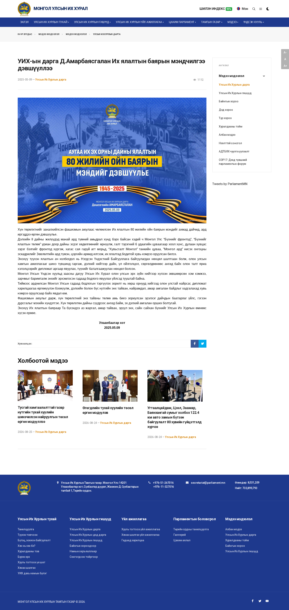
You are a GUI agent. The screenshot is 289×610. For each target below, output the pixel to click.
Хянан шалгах (27, 567)
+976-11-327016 (163, 486)
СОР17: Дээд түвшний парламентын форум (233, 161)
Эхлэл (24, 22)
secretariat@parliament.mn (208, 482)
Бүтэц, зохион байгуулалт (34, 540)
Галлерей (179, 534)
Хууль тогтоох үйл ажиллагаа (140, 529)
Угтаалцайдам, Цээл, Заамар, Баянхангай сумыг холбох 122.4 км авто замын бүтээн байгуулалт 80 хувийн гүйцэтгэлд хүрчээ (174, 417)
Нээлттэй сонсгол (230, 143)
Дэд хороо (226, 109)
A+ (285, 65)
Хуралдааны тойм (230, 126)
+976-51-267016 (163, 482)
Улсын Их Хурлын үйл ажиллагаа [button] (139, 22)
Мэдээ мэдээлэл (49, 34)
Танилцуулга (26, 529)
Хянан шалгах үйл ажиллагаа (140, 534)
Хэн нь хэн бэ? (26, 545)
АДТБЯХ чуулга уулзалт (234, 151)
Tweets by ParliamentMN (229, 184)
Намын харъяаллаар (83, 551)
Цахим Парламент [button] (181, 22)
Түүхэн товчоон (28, 534)
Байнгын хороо (228, 101)
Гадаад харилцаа (132, 540)
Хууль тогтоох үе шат (31, 562)
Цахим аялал (182, 540)
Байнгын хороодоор (83, 545)
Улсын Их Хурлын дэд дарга (88, 534)
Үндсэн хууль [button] (252, 22)
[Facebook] (252, 601)
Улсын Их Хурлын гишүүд (235, 93)
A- (285, 52)
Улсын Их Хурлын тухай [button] (50, 22)
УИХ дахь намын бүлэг (32, 573)
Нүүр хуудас (25, 34)
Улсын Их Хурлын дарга (107, 34)
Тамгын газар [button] (210, 22)
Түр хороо (225, 118)
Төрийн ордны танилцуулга (191, 529)
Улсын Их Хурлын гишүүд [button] (91, 22)
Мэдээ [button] (232, 22)
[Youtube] (267, 601)
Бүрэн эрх (24, 556)
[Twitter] (260, 601)
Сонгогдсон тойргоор (84, 556)
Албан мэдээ (227, 134)
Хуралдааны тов (28, 551)
